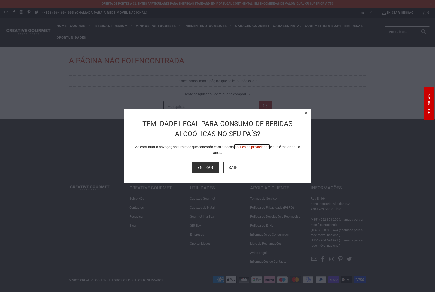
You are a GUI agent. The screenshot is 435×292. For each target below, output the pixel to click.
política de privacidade (252, 147)
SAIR (233, 167)
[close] (306, 113)
